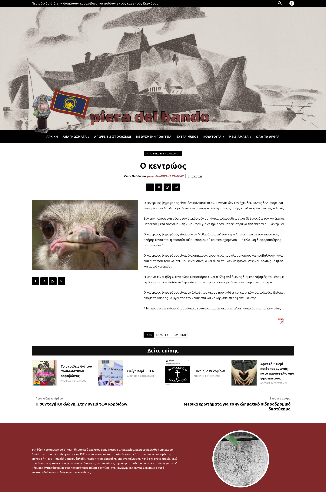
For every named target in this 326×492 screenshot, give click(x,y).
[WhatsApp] (167, 187)
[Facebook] (291, 3)
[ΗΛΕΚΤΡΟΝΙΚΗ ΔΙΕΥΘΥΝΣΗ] (176, 187)
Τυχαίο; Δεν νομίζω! (209, 371)
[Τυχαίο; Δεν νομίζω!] (177, 373)
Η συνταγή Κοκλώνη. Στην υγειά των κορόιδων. (81, 404)
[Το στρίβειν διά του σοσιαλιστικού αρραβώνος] (44, 373)
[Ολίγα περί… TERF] (110, 373)
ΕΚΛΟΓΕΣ (162, 335)
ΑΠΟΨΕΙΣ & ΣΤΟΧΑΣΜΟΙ (163, 153)
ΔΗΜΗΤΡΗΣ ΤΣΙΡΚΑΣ (169, 176)
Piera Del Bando (135, 176)
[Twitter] (158, 187)
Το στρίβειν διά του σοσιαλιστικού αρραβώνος (76, 371)
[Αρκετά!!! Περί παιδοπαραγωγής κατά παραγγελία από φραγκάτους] (244, 373)
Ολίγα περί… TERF (141, 371)
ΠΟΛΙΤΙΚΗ (179, 335)
